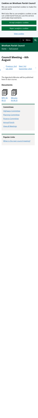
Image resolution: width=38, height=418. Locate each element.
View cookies (19, 34)
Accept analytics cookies (19, 22)
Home (4, 48)
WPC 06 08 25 (5, 99)
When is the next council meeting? (16, 141)
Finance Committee (11, 118)
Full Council (13, 48)
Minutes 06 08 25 (14, 99)
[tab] (26, 40)
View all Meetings (10, 126)
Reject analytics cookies (19, 28)
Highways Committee (11, 111)
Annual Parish (8, 122)
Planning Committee (11, 115)
